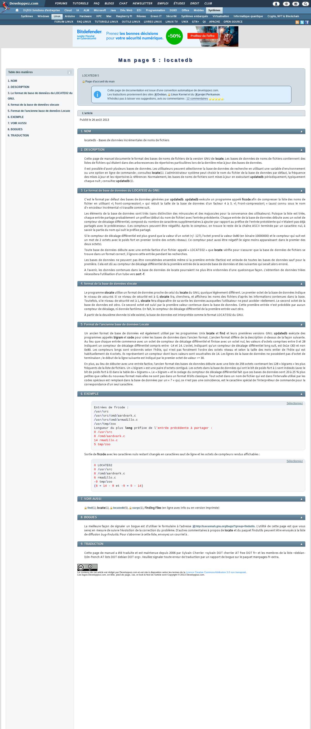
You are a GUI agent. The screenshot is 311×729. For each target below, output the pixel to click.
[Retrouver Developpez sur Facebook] (307, 22)
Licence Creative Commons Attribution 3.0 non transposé (216, 572)
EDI (139, 10)
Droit (194, 3)
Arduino (70, 16)
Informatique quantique (248, 16)
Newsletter (142, 3)
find (89, 507)
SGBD (173, 10)
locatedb (118, 507)
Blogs (109, 3)
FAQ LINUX (84, 21)
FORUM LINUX (63, 21)
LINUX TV (172, 21)
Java (113, 10)
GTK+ (195, 21)
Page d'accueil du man (100, 81)
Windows (43, 16)
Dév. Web (126, 10)
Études (179, 3)
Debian (161, 94)
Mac (109, 16)
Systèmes (214, 10)
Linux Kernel (179, 94)
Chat (123, 3)
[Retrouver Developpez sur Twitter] (302, 22)
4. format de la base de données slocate (33, 104)
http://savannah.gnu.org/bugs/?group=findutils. (225, 526)
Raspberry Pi (124, 16)
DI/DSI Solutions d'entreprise (41, 10)
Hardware (85, 16)
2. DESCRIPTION (18, 87)
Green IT (156, 16)
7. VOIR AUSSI (17, 123)
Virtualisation (221, 16)
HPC (99, 16)
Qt (204, 21)
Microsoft (100, 10)
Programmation (155, 10)
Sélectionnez (295, 403)
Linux (57, 16)
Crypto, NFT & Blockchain (283, 16)
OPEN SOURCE (233, 21)
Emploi (162, 3)
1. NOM (12, 80)
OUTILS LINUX (131, 21)
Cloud (68, 10)
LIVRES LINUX (153, 21)
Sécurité (171, 16)
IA (77, 10)
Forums (60, 3)
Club (208, 3)
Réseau (141, 16)
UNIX (184, 21)
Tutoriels (80, 3)
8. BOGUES (15, 129)
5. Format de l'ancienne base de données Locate (39, 111)
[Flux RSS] (297, 22)
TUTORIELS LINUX (106, 21)
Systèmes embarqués (194, 16)
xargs (136, 507)
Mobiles (199, 10)
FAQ (96, 3)
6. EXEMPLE (16, 117)
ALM (86, 10)
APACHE (214, 21)
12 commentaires (197, 98)
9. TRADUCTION (18, 135)
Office (185, 10)
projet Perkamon (209, 94)
